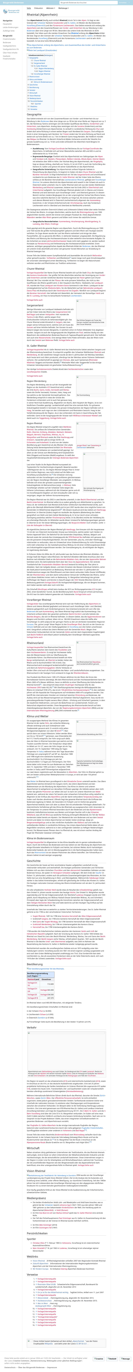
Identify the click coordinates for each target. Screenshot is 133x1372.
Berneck (37, 434)
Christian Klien (38, 1243)
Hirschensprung (76, 203)
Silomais (66, 360)
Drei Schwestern (40, 1076)
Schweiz (30, 627)
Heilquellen (50, 314)
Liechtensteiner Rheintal (74, 180)
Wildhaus (77, 415)
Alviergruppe (72, 1076)
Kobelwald (44, 442)
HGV (76, 580)
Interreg (64, 1269)
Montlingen (42, 589)
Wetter (33, 781)
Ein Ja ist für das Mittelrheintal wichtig (53, 1292)
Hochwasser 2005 (34, 687)
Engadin (75, 290)
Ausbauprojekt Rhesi (43, 1306)
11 (44, 735)
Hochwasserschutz (45, 1300)
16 (90, 1142)
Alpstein (51, 159)
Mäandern (31, 217)
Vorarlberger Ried (74, 624)
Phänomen (46, 791)
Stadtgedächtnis (9, 46)
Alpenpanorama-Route (36, 1142)
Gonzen (30, 327)
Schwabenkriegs (86, 890)
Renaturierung (44, 243)
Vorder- (66, 28)
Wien (49, 1098)
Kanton (31, 979)
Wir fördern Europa (40, 1269)
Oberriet (35, 432)
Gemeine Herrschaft (70, 916)
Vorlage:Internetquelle (47, 1279)
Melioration (97, 255)
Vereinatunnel (62, 290)
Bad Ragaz (31, 314)
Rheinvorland (40, 852)
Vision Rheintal (39, 1261)
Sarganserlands (83, 174)
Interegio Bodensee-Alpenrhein (65, 458)
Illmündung (80, 695)
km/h (59, 731)
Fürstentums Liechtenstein (63, 25)
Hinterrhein (78, 28)
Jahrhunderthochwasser (56, 241)
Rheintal (75, 33)
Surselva (80, 126)
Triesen (66, 134)
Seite (29, 8)
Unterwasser (86, 415)
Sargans (87, 131)
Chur (98, 129)
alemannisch (75, 870)
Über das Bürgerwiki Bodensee (31, 1367)
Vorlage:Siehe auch (35, 300)
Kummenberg (95, 200)
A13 (48, 387)
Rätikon (70, 159)
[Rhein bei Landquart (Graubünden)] (42, 50)
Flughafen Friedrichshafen (92, 1128)
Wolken (102, 815)
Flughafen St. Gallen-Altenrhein (43, 1125)
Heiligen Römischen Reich (41, 903)
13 (39, 975)
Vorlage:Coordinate (57, 148)
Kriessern (30, 440)
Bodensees (31, 611)
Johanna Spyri (65, 1205)
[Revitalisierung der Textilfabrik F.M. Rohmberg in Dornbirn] (51, 1175)
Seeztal (38, 340)
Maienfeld (49, 1210)
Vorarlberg (31, 25)
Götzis (67, 632)
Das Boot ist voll (45, 1213)
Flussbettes (62, 650)
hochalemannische (44, 369)
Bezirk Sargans (47, 939)
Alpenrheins (32, 28)
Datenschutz (9, 1367)
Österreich (41, 25)
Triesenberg (95, 445)
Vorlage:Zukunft (51, 582)
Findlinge (54, 224)
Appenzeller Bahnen (98, 559)
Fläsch (82, 278)
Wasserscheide (45, 337)
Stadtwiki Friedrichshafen (9, 57)
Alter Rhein (46, 217)
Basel (66, 1134)
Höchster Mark (50, 890)
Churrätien (58, 870)
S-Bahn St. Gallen (90, 1111)
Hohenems (67, 1130)
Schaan (43, 1014)
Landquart (49, 285)
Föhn (47, 723)
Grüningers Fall (45, 1227)
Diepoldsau (46, 434)
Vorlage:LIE (32, 994)
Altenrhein (73, 772)
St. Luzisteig (35, 296)
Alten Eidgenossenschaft (91, 916)
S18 (28, 1089)
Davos (66, 285)
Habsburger (94, 878)
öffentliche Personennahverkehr (68, 1098)
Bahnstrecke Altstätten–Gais (67, 559)
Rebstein (68, 432)
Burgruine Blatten (79, 523)
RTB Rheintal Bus (75, 537)
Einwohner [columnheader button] (46, 979)
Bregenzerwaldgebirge (36, 822)
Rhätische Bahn (54, 288)
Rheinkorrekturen (81, 673)
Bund (76, 592)
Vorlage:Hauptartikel (35, 272)
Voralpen (40, 159)
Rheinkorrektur (39, 575)
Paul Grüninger (65, 1218)
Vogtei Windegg (51, 921)
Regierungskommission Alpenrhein (77, 708)
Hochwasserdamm (38, 652)
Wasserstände (43, 1298)
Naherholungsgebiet (46, 668)
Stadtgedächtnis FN (11, 49)
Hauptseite (7, 24)
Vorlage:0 (44, 990)
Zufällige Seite (9, 31)
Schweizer (41, 23)
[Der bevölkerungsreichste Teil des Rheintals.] (45, 968)
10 (62, 730)
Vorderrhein (95, 124)
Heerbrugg (65, 437)
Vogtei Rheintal (39, 916)
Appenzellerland (82, 562)
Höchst (72, 892)
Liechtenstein (80, 38)
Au (60, 434)
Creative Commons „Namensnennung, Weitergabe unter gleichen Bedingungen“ (47, 1361)
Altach (83, 629)
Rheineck (44, 437)
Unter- (48, 941)
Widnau (55, 434)
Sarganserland (61, 312)
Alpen (84, 20)
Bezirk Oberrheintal (89, 499)
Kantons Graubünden (39, 275)
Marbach (60, 432)
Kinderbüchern (68, 1207)
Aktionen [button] (50, 8)
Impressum (52, 1367)
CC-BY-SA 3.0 (81, 1343)
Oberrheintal (94, 187)
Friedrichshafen (9, 39)
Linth (92, 931)
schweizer (59, 36)
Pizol (81, 332)
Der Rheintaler (66, 447)
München (30, 1098)
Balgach (30, 434)
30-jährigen (69, 685)
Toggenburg (44, 418)
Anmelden (123, 3)
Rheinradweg (79, 1134)
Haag (29, 410)
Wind (48, 815)
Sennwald (55, 390)
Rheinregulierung (87, 212)
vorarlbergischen (34, 372)
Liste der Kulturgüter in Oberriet (39, 525)
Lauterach (90, 1071)
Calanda (77, 159)
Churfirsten (92, 1076)
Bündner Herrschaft (41, 174)
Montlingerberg (91, 221)
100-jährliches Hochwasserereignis (75, 690)
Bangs (29, 660)
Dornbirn (41, 1017)
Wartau (66, 390)
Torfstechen (51, 258)
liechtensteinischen (76, 369)
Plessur (58, 280)
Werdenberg (38, 187)
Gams (42, 390)
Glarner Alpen (98, 159)
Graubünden (58, 23)
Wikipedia (49, 1343)
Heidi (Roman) (62, 1210)
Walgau (33, 139)
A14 (80, 1071)
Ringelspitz (97, 161)
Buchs (36, 390)
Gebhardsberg (47, 1071)
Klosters (60, 285)
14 (85, 1130)
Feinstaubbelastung (75, 1091)
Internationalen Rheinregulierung (40, 710)
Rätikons (81, 822)
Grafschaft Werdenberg (42, 924)
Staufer (98, 873)
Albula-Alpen (86, 159)
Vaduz (41, 751)
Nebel (98, 791)
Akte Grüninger (45, 1225)
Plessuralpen (61, 159)
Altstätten (52, 432)
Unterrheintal (38, 190)
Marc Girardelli (39, 1248)
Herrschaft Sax (38, 927)
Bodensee (7, 42)
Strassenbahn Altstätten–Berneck (55, 564)
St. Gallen (72, 23)
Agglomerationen (94, 616)
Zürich (102, 1095)
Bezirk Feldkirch (37, 634)
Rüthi (29, 432)
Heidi (98, 293)
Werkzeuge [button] (62, 8)
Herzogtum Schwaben (62, 873)
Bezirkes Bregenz (34, 616)
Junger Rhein (82, 445)
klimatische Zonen (74, 781)
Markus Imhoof (62, 1213)
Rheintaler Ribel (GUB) (47, 1284)
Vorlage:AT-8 (33, 998)
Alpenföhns (55, 797)
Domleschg (31, 129)
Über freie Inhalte (10, 52)
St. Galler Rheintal (67, 177)
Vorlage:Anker (32, 604)
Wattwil (95, 415)
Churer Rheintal (89, 172)
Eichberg (43, 432)
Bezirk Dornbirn (75, 614)
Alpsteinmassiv (96, 809)
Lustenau (79, 895)
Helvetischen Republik (36, 934)
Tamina (30, 317)
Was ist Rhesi (43, 1303)
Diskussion (38, 8)
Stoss (70, 562)
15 (53, 1139)
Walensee (49, 340)
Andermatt (59, 1134)
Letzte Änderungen (10, 27)
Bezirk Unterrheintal (35, 502)
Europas (30, 624)
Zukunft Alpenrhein (40, 1263)
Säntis (83, 931)
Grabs (47, 390)
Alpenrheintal (78, 1341)
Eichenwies (31, 442)
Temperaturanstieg (91, 797)
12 (37, 777)
